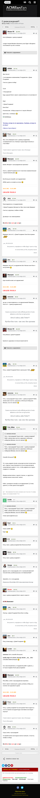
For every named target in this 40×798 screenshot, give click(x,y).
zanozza (10, 297)
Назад (6, 27)
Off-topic (21, 23)
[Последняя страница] (37, 27)
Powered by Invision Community (20, 795)
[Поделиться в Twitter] (3, 765)
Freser (7, 23)
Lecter (10, 649)
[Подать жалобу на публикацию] (33, 33)
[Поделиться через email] (9, 765)
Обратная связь (20, 791)
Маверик (11, 159)
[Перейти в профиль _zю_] (5, 229)
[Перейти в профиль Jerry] (5, 199)
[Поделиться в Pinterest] (12, 765)
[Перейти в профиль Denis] (5, 553)
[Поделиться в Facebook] (6, 765)
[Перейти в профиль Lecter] (5, 649)
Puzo (9, 134)
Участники (30, 779)
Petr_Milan (11, 427)
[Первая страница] (3, 27)
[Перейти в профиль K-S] (5, 540)
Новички (5, 780)
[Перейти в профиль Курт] (5, 524)
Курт (9, 523)
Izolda (10, 499)
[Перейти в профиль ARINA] (5, 69)
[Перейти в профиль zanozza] (5, 297)
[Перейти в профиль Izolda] (5, 500)
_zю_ (9, 229)
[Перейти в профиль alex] (5, 260)
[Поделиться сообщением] (36, 33)
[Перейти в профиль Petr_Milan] (5, 428)
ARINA (10, 68)
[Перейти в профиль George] (5, 566)
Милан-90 (11, 31)
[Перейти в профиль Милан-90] (5, 32)
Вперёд (33, 27)
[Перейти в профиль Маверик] (5, 160)
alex (9, 260)
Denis (9, 552)
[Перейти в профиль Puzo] (5, 135)
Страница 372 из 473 (20, 27)
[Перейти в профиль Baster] (5, 590)
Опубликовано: (17, 33)
